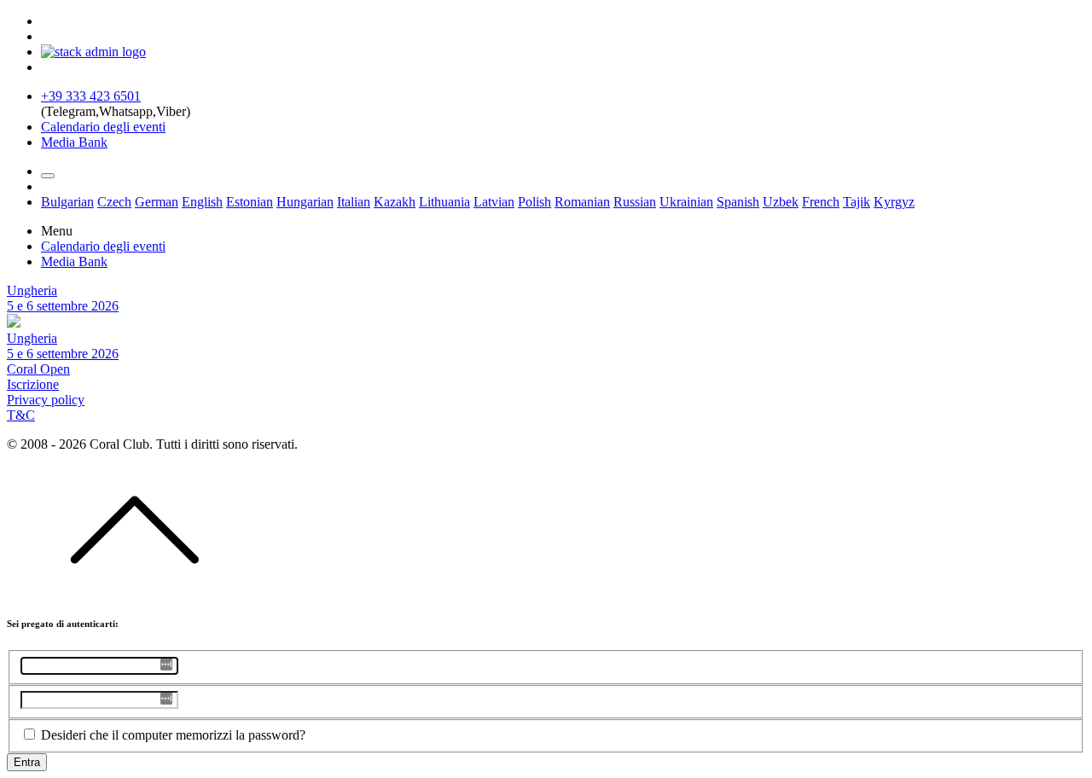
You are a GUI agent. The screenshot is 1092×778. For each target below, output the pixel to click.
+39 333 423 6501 (91, 96)
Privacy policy (45, 399)
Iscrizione (33, 384)
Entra (27, 762)
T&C (21, 415)
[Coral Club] (93, 51)
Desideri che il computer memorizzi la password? (173, 735)
